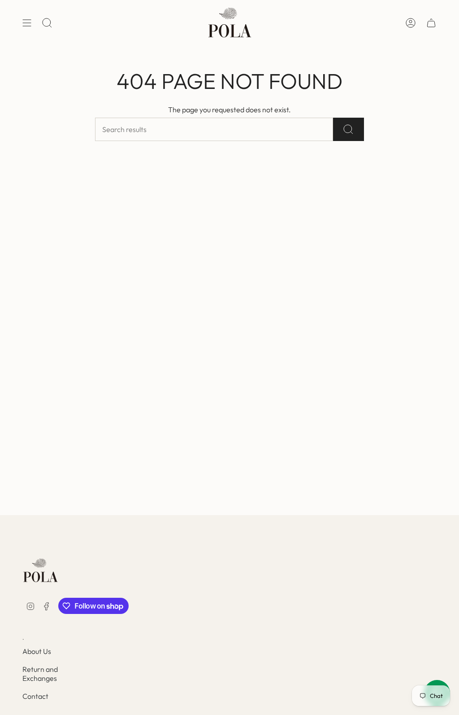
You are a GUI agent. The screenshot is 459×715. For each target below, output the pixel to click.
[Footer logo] (40, 570)
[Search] (348, 129)
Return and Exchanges (40, 674)
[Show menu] (27, 23)
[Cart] (431, 23)
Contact (35, 696)
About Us (36, 651)
